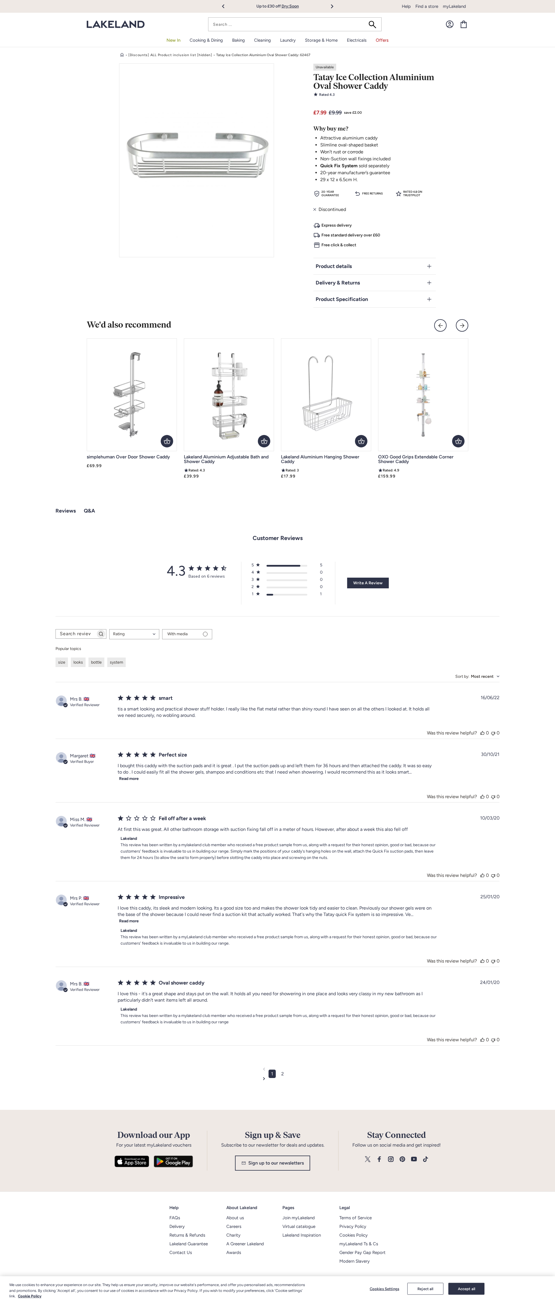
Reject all (425, 1288)
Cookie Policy (29, 1296)
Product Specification (342, 299)
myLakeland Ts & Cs (358, 1243)
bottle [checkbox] (96, 662)
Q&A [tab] (89, 511)
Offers (382, 40)
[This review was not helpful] (493, 733)
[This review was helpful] (482, 733)
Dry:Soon (290, 6)
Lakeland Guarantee (188, 1243)
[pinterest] (402, 1159)
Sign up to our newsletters (276, 1163)
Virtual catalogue (298, 1226)
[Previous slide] (440, 325)
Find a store (426, 6)
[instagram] (390, 1159)
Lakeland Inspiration (301, 1235)
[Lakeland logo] (116, 24)
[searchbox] (76, 633)
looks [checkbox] (78, 662)
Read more (129, 778)
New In (173, 40)
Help (406, 6)
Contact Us (180, 1252)
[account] (449, 24)
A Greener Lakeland (245, 1243)
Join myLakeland (298, 1217)
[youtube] (413, 1159)
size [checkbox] (61, 662)
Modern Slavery (354, 1261)
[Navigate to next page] (277, 1079)
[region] (277, 1289)
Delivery (177, 1226)
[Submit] (374, 24)
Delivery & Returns (338, 283)
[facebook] (379, 1159)
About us (235, 1217)
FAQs (174, 1217)
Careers (233, 1226)
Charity (233, 1235)
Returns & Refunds (187, 1235)
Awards (233, 1252)
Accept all (466, 1288)
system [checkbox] (116, 662)
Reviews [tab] (66, 511)
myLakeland (454, 6)
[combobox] (295, 24)
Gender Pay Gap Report (362, 1252)
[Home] (122, 55)
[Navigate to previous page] (277, 1069)
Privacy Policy (352, 1226)
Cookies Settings (384, 1288)
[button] (226, 6)
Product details (334, 266)
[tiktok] (425, 1159)
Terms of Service (355, 1217)
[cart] (463, 24)
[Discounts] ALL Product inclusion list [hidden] (170, 55)
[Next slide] (462, 325)
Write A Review (367, 583)
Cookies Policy (353, 1235)
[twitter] (367, 1159)
